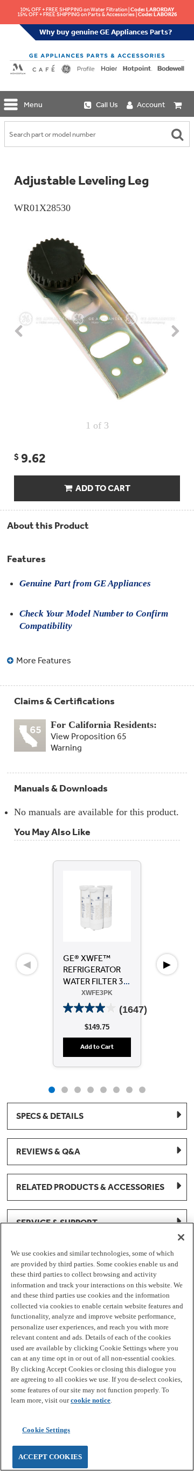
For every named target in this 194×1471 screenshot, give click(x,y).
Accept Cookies (50, 1457)
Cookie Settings (46, 1430)
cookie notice (90, 1400)
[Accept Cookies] (181, 1237)
